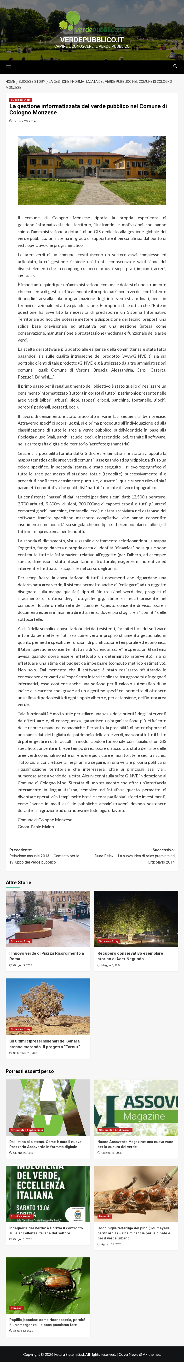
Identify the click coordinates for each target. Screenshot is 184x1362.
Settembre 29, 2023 (25, 1053)
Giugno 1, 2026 (22, 1239)
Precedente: (44, 856)
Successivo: (135, 856)
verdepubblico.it (92, 40)
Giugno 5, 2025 (22, 965)
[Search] (175, 66)
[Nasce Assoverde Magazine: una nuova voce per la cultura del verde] (136, 1107)
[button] (10, 66)
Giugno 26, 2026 (23, 1153)
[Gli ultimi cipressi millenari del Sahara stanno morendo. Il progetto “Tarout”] (48, 1006)
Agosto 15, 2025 (111, 1244)
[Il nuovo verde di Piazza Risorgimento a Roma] (48, 919)
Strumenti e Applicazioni (27, 1130)
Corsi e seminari (21, 1216)
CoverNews (128, 1354)
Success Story (20, 99)
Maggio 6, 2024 (110, 965)
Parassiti (104, 1216)
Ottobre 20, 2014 (24, 121)
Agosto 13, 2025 (23, 1330)
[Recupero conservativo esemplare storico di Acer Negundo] (136, 919)
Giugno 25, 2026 (111, 1153)
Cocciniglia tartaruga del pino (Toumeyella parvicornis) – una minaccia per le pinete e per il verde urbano (134, 1233)
